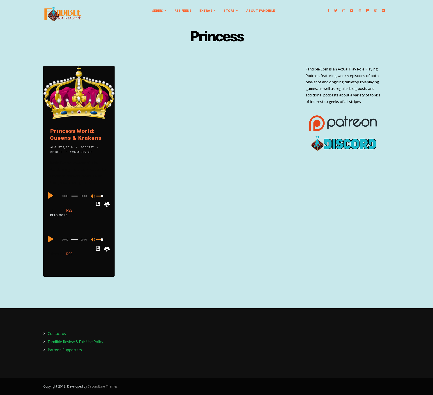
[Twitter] (336, 10)
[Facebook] (328, 10)
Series (157, 10)
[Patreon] (368, 10)
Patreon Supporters (65, 349)
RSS (69, 210)
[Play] (50, 195)
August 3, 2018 (61, 147)
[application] (79, 195)
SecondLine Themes (103, 386)
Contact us (57, 333)
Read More (58, 215)
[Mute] (93, 196)
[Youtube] (352, 10)
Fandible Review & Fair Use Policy (75, 341)
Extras (205, 10)
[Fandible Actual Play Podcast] (62, 14)
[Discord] (383, 10)
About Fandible (260, 10)
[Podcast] (360, 10)
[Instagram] (344, 10)
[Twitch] (376, 10)
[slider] (102, 200)
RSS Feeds (183, 10)
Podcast (87, 147)
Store (229, 10)
